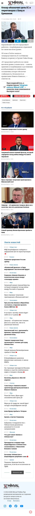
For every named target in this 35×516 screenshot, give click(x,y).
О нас (9, 501)
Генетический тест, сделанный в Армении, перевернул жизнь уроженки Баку (16, 332)
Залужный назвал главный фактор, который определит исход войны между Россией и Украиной (17, 155)
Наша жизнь (14, 264)
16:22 (6, 247)
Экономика (13, 300)
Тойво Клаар (6, 102)
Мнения (12, 432)
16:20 (6, 257)
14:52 (6, 338)
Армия (12, 460)
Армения (15, 100)
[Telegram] (10, 506)
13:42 (6, 408)
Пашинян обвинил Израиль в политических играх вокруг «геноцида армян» (15, 277)
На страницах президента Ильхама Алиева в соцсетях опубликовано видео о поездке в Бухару (17, 370)
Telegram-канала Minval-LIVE (17, 86)
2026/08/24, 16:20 (8, 132)
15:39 (6, 292)
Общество (13, 247)
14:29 (6, 375)
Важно (5, 125)
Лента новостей (12, 242)
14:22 (6, 383)
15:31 (6, 300)
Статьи (12, 383)
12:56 (6, 452)
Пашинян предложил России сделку (14, 129)
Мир (4, 149)
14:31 (6, 365)
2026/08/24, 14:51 (8, 235)
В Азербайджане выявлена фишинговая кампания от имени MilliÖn (16, 360)
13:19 (6, 432)
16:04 (6, 264)
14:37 (6, 355)
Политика (13, 272)
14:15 (6, 393)
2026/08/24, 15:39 (8, 184)
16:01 (6, 272)
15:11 (6, 318)
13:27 (6, 420)
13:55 (6, 401)
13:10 (6, 440)
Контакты (16, 501)
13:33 (6, 414)
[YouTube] (21, 506)
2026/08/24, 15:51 (8, 159)
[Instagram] (5, 506)
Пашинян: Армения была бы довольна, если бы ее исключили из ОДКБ (17, 464)
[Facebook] (15, 506)
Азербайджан (6, 100)
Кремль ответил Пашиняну (14, 417)
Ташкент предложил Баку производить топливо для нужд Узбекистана (16, 342)
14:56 (6, 328)
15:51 (6, 282)
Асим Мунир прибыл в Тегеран (15, 411)
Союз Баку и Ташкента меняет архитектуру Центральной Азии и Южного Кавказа (16, 388)
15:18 (6, 310)
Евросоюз (22, 100)
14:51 (6, 347)
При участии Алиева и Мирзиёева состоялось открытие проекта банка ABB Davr (16, 305)
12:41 (6, 460)
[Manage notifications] (30, 511)
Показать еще (17, 472)
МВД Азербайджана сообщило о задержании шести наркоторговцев (17, 251)
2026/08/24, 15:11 (8, 210)
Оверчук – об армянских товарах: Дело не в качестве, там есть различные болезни (16, 323)
